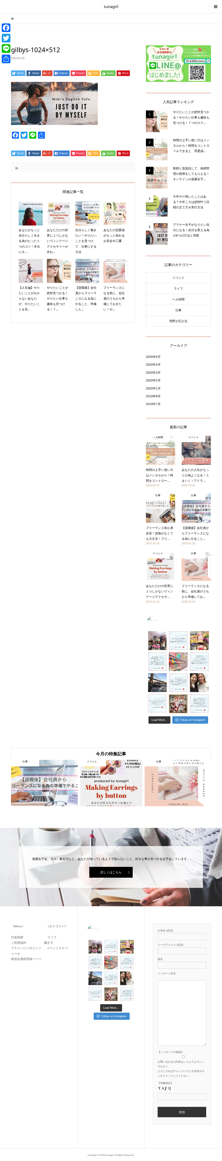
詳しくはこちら (111, 872)
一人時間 (178, 299)
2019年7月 (153, 404)
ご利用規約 (20, 942)
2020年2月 (153, 380)
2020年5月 (153, 356)
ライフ (178, 288)
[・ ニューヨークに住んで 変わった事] (178, 703)
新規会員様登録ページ (27, 959)
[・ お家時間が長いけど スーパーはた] (178, 661)
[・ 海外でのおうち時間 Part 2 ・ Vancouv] (199, 640)
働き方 (47, 942)
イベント (178, 277)
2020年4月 (153, 364)
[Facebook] (6, 28)
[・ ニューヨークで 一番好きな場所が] (157, 682)
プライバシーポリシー (27, 948)
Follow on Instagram (192, 720)
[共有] (6, 59)
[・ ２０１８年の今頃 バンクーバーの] (199, 682)
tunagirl (111, 6)
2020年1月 (153, 388)
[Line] (6, 48)
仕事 (178, 310)
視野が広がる (178, 321)
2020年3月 (153, 372)
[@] (159, 621)
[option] (44, 783)
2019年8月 (153, 396)
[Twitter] (6, 38)
